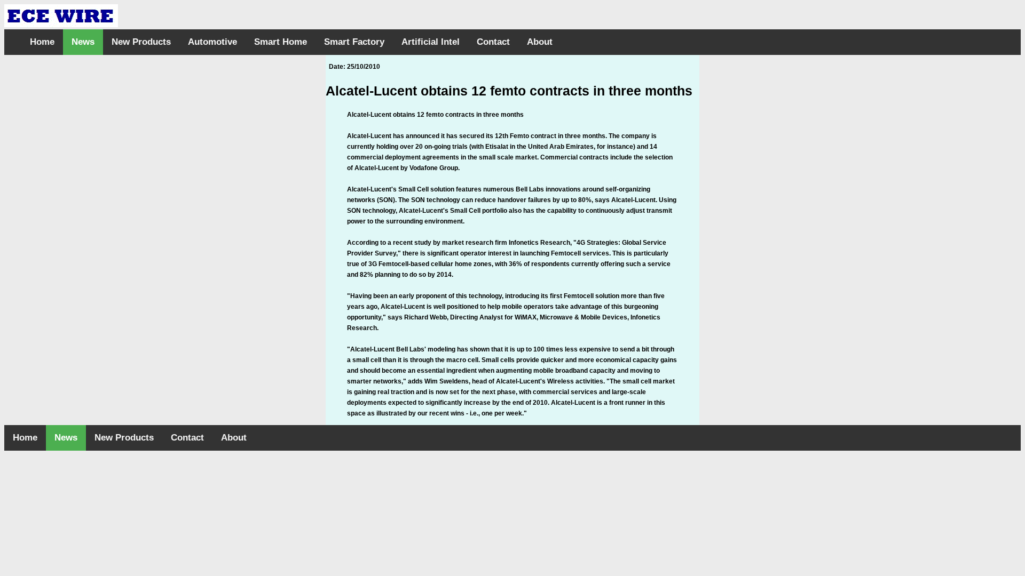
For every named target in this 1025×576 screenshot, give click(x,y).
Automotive (212, 42)
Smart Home (280, 42)
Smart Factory (354, 42)
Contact (493, 42)
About (540, 42)
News (83, 42)
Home (42, 42)
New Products (141, 42)
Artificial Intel (430, 42)
